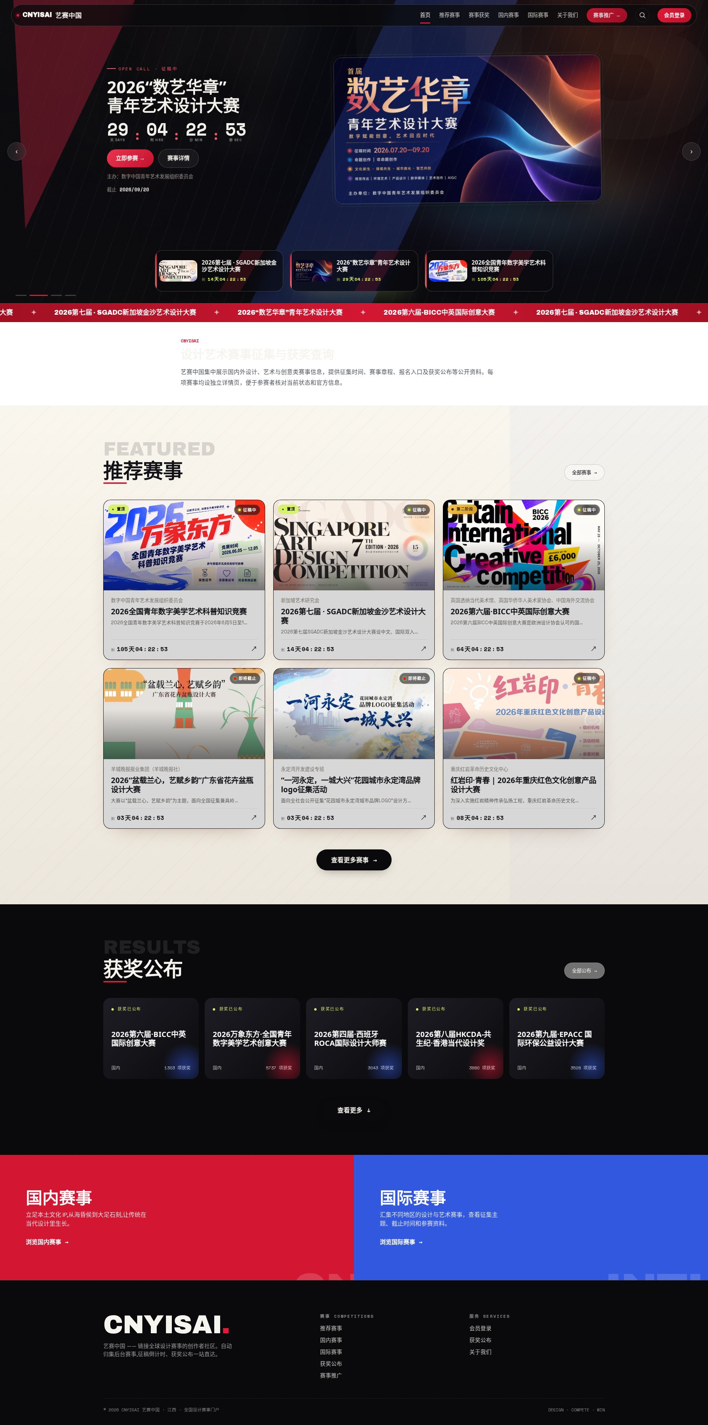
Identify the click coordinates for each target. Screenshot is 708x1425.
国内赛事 (508, 15)
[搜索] (642, 15)
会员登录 (674, 14)
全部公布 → (584, 970)
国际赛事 (538, 15)
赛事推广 (331, 1375)
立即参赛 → (130, 157)
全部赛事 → (584, 472)
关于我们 (567, 15)
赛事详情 (178, 157)
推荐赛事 (449, 15)
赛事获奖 (479, 15)
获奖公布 (331, 1364)
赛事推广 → (607, 15)
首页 (425, 15)
